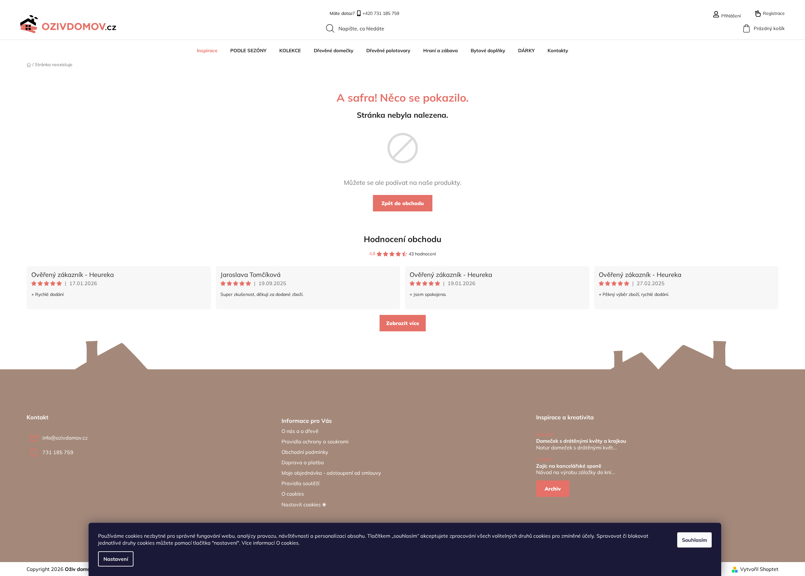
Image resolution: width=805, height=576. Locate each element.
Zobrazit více (402, 323)
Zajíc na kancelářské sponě (568, 466)
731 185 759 (57, 452)
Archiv (553, 488)
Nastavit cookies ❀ (304, 504)
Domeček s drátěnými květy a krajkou (581, 441)
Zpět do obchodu (402, 203)
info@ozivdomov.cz (65, 438)
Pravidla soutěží (300, 483)
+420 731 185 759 (380, 14)
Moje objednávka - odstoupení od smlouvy (331, 473)
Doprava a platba (303, 462)
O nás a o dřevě (300, 431)
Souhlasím (694, 540)
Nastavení (115, 559)
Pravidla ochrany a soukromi (315, 441)
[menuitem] (207, 50)
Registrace (774, 13)
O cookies (287, 543)
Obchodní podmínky (305, 452)
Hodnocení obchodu (403, 239)
